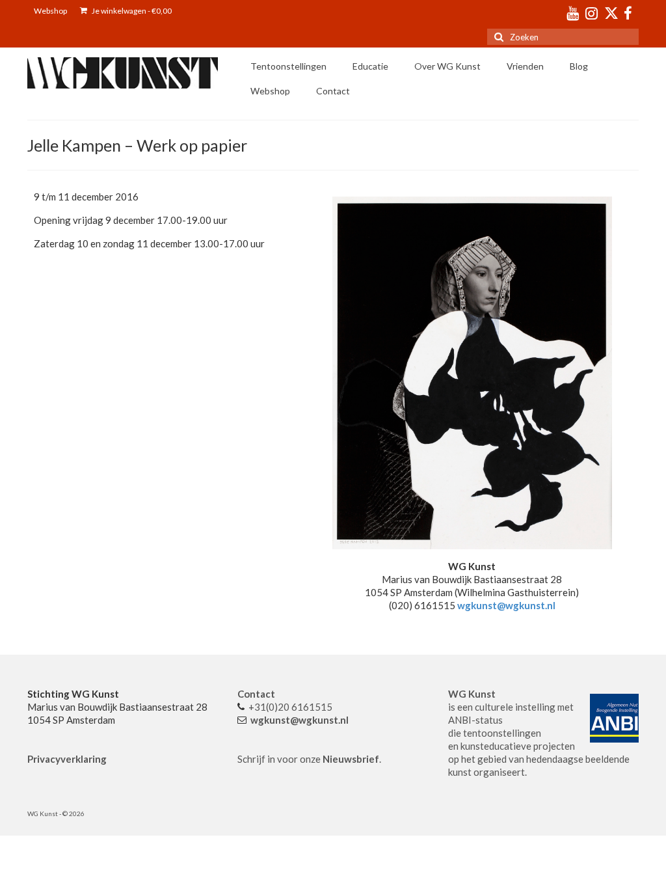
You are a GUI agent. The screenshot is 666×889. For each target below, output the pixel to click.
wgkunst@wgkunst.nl (506, 605)
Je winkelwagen (131, 11)
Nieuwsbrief (351, 759)
